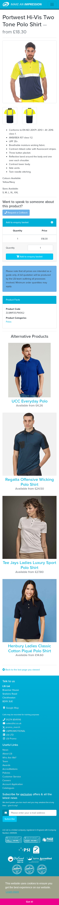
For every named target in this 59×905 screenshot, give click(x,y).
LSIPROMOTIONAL (15, 731)
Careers (6, 780)
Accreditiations (10, 769)
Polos (8, 321)
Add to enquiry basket (30, 256)
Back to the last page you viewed (22, 669)
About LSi (7, 753)
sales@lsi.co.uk (13, 723)
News (5, 750)
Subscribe (10, 819)
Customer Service (11, 776)
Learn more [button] (12, 891)
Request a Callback (17, 212)
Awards (6, 765)
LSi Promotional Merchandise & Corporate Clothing (22, 4)
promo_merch (13, 727)
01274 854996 (13, 719)
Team (5, 761)
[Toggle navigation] (52, 4)
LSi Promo (11, 738)
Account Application (12, 784)
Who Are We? (9, 757)
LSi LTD (10, 735)
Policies (6, 773)
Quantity (10, 248)
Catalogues (8, 788)
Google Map (12, 708)
